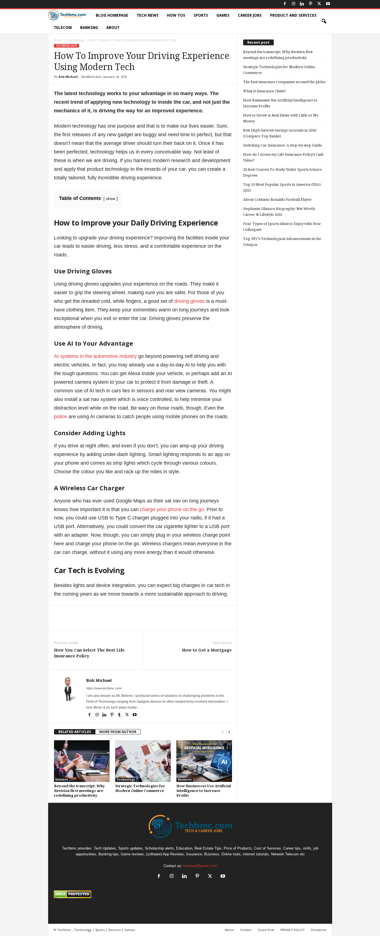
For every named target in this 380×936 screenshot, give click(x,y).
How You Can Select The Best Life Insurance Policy (89, 653)
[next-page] (229, 732)
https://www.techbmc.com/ (104, 688)
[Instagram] (293, 4)
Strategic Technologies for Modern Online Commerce (279, 70)
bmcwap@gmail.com (200, 866)
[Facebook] (285, 4)
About (113, 27)
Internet (61, 779)
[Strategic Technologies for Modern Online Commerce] (143, 761)
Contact (245, 930)
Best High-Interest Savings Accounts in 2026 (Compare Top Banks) (279, 133)
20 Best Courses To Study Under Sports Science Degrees (282, 172)
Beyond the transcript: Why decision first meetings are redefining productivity (79, 791)
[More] (171, 622)
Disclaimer (319, 930)
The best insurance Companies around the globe (284, 82)
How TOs (176, 15)
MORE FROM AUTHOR (117, 732)
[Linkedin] (302, 4)
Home (58, 40)
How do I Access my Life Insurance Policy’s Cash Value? (283, 157)
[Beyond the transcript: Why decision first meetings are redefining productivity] (82, 761)
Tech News (148, 15)
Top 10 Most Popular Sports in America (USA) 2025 (282, 187)
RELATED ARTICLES (74, 732)
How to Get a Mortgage (207, 650)
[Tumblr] (120, 715)
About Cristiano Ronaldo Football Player (277, 199)
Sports (201, 15)
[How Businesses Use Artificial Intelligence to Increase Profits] (204, 761)
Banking (89, 27)
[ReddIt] (145, 622)
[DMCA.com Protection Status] (190, 894)
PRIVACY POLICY (292, 930)
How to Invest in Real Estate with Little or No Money (281, 118)
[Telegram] (158, 622)
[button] (324, 21)
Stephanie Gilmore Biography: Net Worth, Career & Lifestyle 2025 (279, 212)
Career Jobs (250, 15)
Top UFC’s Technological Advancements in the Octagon (282, 242)
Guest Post (266, 930)
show (110, 198)
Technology (75, 40)
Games (223, 15)
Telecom (63, 27)
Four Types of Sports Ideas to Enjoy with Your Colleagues (282, 227)
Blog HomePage (112, 15)
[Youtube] (328, 4)
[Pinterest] (310, 4)
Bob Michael (68, 77)
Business (185, 779)
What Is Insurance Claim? (264, 91)
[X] (319, 4)
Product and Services (293, 15)
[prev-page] (222, 732)
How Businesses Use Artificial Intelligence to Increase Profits (203, 791)
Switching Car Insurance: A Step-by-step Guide (282, 145)
